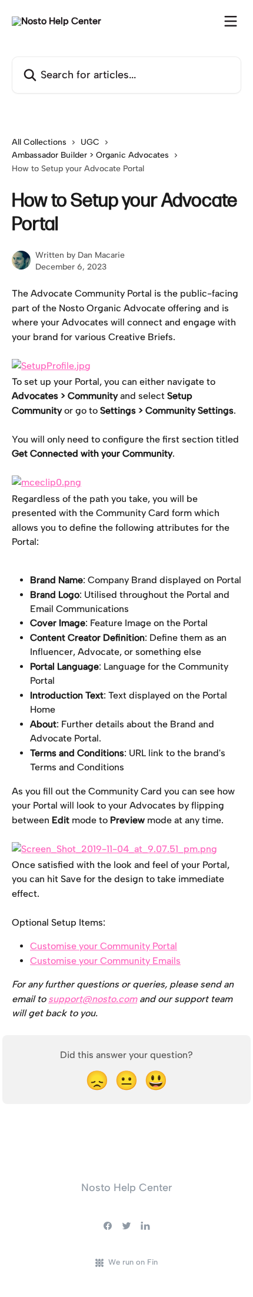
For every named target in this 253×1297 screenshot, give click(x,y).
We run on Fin (133, 1262)
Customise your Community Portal (103, 946)
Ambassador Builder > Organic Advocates (90, 155)
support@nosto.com (92, 999)
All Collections (39, 142)
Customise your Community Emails (105, 960)
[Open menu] (230, 21)
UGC (90, 142)
